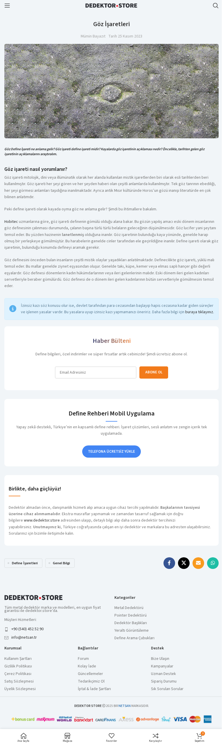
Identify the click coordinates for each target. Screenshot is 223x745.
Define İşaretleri (25, 563)
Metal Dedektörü (128, 608)
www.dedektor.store (42, 520)
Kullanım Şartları (18, 658)
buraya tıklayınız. (199, 312)
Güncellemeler (90, 674)
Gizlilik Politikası (18, 666)
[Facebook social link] (169, 563)
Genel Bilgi (61, 563)
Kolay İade (87, 666)
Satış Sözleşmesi (19, 681)
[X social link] (184, 563)
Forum (83, 658)
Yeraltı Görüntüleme (131, 630)
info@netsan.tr (24, 637)
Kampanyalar (162, 666)
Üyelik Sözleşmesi (20, 689)
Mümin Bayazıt (93, 36)
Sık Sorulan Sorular (167, 689)
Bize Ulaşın (160, 658)
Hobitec (11, 222)
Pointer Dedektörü (130, 615)
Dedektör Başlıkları (130, 623)
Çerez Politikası (17, 674)
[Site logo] (111, 5)
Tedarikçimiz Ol (91, 681)
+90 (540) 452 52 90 (27, 629)
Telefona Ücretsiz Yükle (111, 451)
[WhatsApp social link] (213, 563)
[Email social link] (198, 563)
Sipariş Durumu (164, 681)
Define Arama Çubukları (134, 638)
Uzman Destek (163, 674)
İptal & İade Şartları (94, 689)
